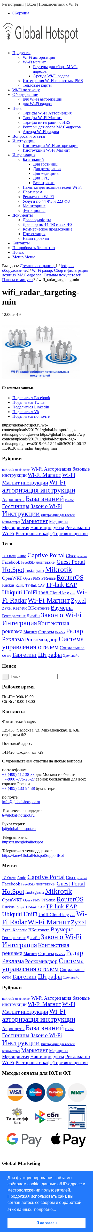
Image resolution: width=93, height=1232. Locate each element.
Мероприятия (15, 527)
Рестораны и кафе (34, 533)
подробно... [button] (45, 1209)
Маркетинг (34, 521)
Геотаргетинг (14, 616)
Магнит (30, 632)
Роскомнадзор (41, 639)
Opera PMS (31, 578)
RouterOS (70, 577)
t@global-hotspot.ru (18, 815)
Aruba (21, 556)
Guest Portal (71, 562)
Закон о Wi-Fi (46, 506)
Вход (31, 4)
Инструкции (21, 514)
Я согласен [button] (46, 1223)
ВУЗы (69, 500)
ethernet (82, 556)
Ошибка (60, 632)
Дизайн (33, 616)
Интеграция (19, 623)
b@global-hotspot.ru (19, 828)
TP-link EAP (61, 584)
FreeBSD (28, 562)
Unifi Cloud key (53, 592)
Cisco (71, 555)
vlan (72, 593)
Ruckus (8, 585)
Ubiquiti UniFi (19, 592)
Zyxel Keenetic (14, 608)
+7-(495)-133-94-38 (18, 788)
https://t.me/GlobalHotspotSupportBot (33, 855)
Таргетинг (24, 655)
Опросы (46, 631)
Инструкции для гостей (58, 515)
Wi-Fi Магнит (44, 475)
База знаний (45, 498)
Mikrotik (58, 569)
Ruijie (20, 585)
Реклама (13, 639)
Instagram (34, 570)
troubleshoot (22, 469)
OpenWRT (12, 578)
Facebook (11, 562)
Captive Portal (46, 555)
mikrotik (8, 469)
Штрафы (50, 654)
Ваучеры (62, 607)
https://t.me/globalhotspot (22, 842)
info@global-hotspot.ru (21, 802)
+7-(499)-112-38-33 (18, 774)
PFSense (48, 578)
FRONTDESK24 (46, 562)
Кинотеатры (11, 522)
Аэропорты (13, 499)
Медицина (58, 521)
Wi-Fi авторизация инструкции (38, 486)
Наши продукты (47, 527)
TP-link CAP (35, 585)
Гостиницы (15, 506)
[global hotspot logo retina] (41, 44)
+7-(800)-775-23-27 (18, 779)
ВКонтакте (39, 608)
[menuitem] (51, 69)
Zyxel (78, 600)
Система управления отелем (43, 643)
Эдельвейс (71, 656)
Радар (74, 631)
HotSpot (13, 569)
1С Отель (9, 556)
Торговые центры (70, 533)
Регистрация (13, 4)
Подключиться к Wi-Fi (58, 4)
